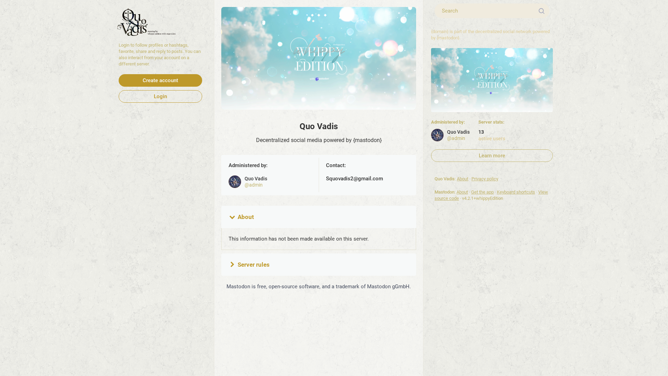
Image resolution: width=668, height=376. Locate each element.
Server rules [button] (254, 264)
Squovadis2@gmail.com (354, 178)
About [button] (246, 216)
